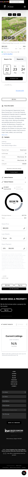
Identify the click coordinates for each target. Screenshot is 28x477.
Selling (14, 377)
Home (14, 371)
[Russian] (7, 1)
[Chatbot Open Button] (24, 473)
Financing (14, 380)
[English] (0, 1)
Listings (14, 373)
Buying (14, 375)
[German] (3, 1)
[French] (2, 1)
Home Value (14, 382)
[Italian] (4, 1)
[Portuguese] (6, 1)
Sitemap (23, 467)
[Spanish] (8, 1)
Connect (14, 386)
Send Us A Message (14, 422)
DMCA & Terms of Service (15, 467)
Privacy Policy (5, 467)
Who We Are (14, 384)
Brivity (13, 465)
